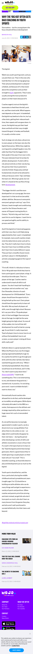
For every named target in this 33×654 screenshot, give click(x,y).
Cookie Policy (16, 645)
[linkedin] (27, 37)
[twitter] (21, 37)
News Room (5, 618)
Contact (5, 613)
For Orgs (20, 604)
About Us (4, 604)
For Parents (21, 606)
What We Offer (23, 602)
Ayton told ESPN (8, 375)
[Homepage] (9, 3)
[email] (29, 37)
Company (5, 602)
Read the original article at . (15, 523)
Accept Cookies (17, 650)
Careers (4, 616)
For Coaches (21, 608)
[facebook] (24, 37)
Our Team (4, 606)
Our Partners (5, 608)
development (10, 185)
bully (12, 93)
